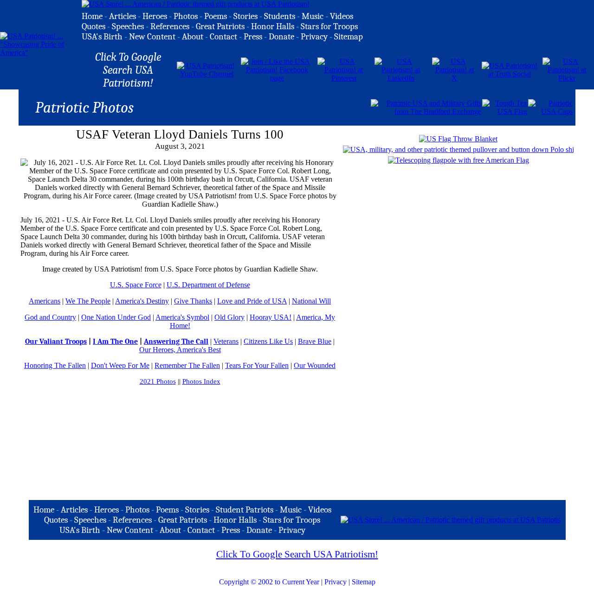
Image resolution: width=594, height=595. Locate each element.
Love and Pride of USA (252, 301)
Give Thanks (193, 301)
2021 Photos (158, 381)
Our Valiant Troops (56, 341)
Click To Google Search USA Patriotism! (297, 554)
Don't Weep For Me (120, 365)
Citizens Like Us (268, 341)
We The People (87, 301)
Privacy (335, 582)
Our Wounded (315, 365)
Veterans (226, 341)
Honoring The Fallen (55, 365)
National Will (311, 301)
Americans (44, 301)
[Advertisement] (261, 106)
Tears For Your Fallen (257, 365)
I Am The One (115, 341)
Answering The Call (176, 341)
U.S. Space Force (135, 285)
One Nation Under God (116, 317)
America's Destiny (142, 301)
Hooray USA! (270, 317)
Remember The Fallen (187, 365)
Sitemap (363, 582)
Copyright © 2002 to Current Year (269, 582)
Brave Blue (314, 341)
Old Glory (229, 317)
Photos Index (201, 381)
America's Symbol (182, 317)
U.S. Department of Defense (208, 285)
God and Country (50, 317)
